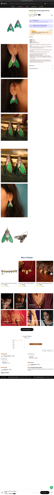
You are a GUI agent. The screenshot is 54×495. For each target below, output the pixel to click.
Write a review (35, 344)
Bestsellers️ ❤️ (20, 6)
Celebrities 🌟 (33, 6)
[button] (31, 12)
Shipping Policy (32, 65)
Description (31, 36)
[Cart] (52, 3)
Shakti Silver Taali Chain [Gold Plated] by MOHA (10, 283)
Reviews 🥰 (41, 6)
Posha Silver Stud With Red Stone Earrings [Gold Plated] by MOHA (31, 283)
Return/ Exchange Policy (33, 68)
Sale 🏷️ (27, 6)
